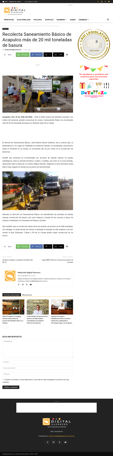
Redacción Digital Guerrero (13, 49)
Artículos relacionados (12, 295)
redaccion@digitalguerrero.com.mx (62, 436)
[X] (105, 1)
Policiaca (38, 20)
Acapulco (49, 20)
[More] (67, 54)
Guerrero (61, 20)
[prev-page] (3, 327)
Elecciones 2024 (23, 20)
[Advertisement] (70, 11)
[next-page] (7, 327)
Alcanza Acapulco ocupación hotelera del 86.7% (17, 261)
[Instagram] (101, 1)
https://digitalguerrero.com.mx (27, 275)
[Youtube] (109, 1)
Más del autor (27, 295)
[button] (108, 20)
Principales (9, 20)
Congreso (83, 20)
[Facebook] (98, 1)
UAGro (72, 20)
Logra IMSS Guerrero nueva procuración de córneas (57, 261)
